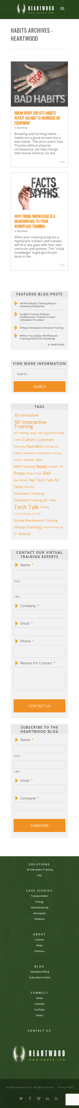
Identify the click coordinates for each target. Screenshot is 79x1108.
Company (29, 606)
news (41, 466)
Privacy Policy (65, 1087)
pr (61, 466)
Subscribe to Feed (39, 977)
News (39, 945)
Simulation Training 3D (30, 500)
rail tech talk (41, 480)
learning (56, 453)
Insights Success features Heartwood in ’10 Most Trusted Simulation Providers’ (37, 317)
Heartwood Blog (39, 971)
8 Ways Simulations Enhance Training (41, 327)
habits (17, 453)
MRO (39, 460)
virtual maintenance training (36, 520)
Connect (39, 993)
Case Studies (39, 890)
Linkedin (39, 1003)
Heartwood (29, 453)
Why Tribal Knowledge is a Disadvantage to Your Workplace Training (34, 221)
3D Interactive (26, 415)
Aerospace (39, 913)
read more (57, 344)
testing (44, 507)
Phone (27, 641)
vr (15, 534)
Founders (34, 446)
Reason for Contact (38, 663)
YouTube (39, 1009)
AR (40, 433)
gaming (49, 446)
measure (18, 460)
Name (27, 565)
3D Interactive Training (30, 424)
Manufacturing (39, 907)
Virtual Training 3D (53, 527)
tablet (53, 500)
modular (29, 460)
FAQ (39, 875)
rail (47, 473)
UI (34, 513)
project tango (34, 473)
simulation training (29, 493)
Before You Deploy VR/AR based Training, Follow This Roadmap (39, 337)
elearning (19, 446)
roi (56, 480)
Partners (40, 951)
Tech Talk (26, 507)
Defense (40, 919)
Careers (39, 939)
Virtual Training (27, 527)
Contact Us (39, 1030)
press (19, 473)
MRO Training (24, 466)
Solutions (39, 864)
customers (45, 439)
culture (28, 439)
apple (33, 433)
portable (53, 466)
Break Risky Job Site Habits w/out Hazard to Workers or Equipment (37, 118)
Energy (39, 901)
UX (38, 513)
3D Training (21, 433)
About (39, 934)
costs (17, 439)
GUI (57, 446)
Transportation (39, 896)
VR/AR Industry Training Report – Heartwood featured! (39, 305)
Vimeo (39, 1015)
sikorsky (29, 487)
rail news (21, 480)
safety (18, 487)
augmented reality (53, 433)
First (17, 581)
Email (26, 623)
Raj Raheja (22, 127)
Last (17, 596)
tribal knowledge (22, 513)
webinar (24, 534)
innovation (43, 453)
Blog (39, 966)
